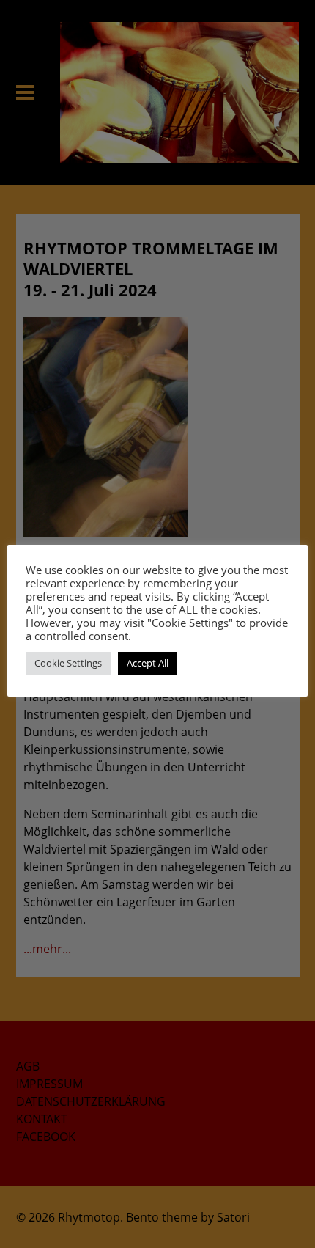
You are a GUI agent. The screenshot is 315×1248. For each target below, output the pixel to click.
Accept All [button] (147, 662)
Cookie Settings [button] (68, 662)
